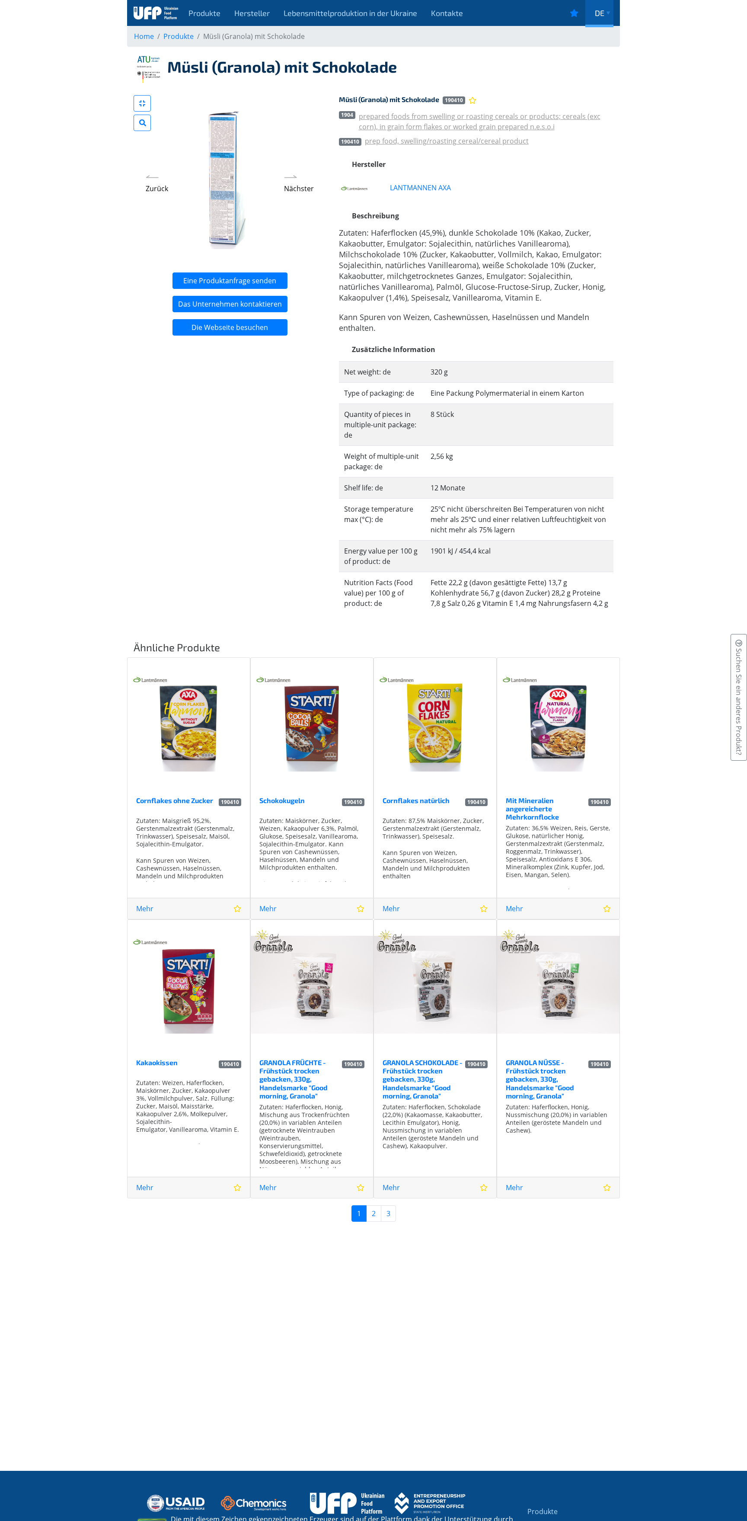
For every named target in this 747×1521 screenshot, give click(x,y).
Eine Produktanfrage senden (229, 280)
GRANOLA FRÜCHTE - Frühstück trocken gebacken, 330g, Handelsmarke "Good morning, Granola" (293, 1079)
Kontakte (447, 13)
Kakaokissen (157, 1062)
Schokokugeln (282, 800)
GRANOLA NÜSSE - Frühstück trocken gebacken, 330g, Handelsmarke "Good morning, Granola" (540, 1079)
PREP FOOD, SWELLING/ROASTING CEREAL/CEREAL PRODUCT (447, 141)
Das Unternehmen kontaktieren (230, 304)
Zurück (157, 188)
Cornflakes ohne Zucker (174, 800)
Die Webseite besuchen (230, 327)
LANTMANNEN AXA (420, 187)
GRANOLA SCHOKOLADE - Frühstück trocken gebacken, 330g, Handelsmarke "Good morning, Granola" (423, 1079)
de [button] (599, 13)
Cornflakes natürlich (416, 800)
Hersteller (252, 13)
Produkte (204, 13)
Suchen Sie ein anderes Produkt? (739, 701)
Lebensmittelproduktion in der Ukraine (350, 13)
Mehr (144, 908)
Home (144, 36)
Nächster (299, 188)
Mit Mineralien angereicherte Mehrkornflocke (532, 808)
